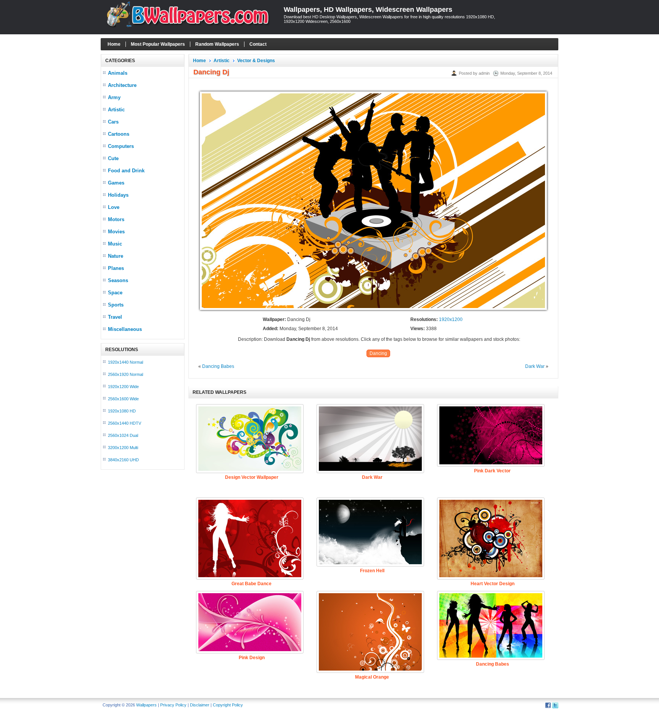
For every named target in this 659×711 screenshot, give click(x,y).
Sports (116, 305)
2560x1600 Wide (123, 398)
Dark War (535, 366)
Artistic (116, 109)
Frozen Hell (372, 570)
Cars (113, 122)
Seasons (118, 280)
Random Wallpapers (217, 44)
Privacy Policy (173, 705)
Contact (258, 44)
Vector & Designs (256, 60)
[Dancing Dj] (373, 310)
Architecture (122, 85)
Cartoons (118, 134)
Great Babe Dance (251, 583)
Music (115, 244)
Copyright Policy (228, 705)
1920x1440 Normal (125, 362)
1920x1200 (451, 319)
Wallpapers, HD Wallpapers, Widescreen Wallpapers (368, 9)
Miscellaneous (125, 329)
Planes (116, 268)
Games (116, 183)
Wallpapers (146, 705)
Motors (116, 219)
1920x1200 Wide (123, 386)
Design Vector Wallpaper (251, 477)
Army (114, 97)
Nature (115, 256)
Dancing (378, 353)
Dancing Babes (218, 366)
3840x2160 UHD (123, 459)
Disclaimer (199, 705)
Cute (113, 158)
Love (113, 207)
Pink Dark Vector (492, 470)
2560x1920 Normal (125, 374)
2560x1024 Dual (123, 435)
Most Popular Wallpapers (158, 44)
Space (115, 292)
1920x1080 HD (122, 411)
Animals (117, 73)
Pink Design (252, 657)
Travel (115, 317)
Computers (121, 146)
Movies (116, 231)
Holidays (118, 195)
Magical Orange (372, 677)
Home (114, 44)
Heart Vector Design (492, 583)
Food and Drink (126, 170)
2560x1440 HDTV (124, 423)
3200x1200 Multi (123, 447)
